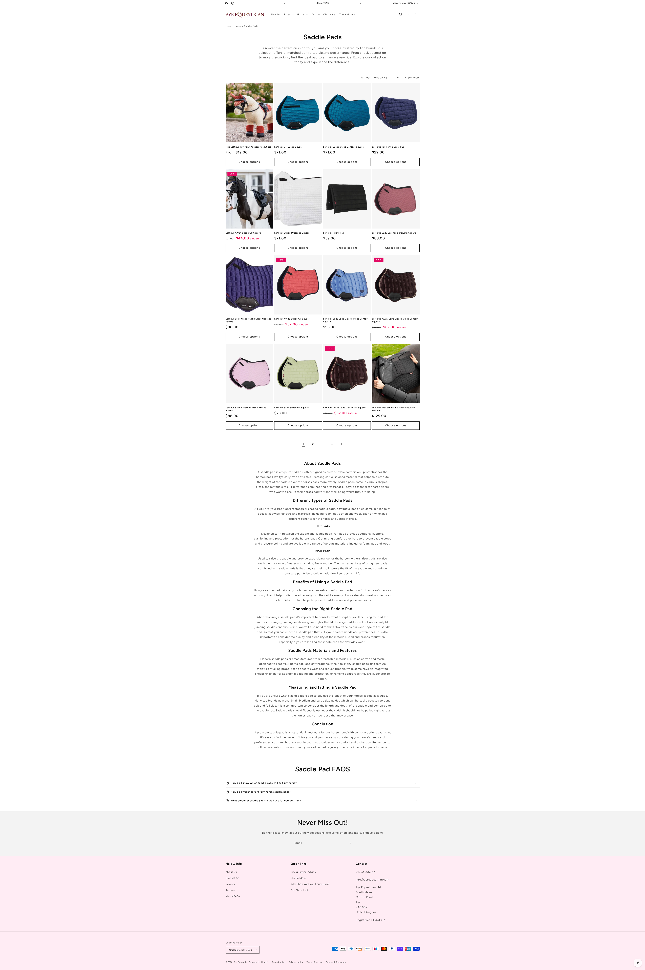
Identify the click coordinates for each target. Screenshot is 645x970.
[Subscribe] (350, 843)
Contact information (336, 962)
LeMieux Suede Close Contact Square (343, 147)
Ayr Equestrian (241, 962)
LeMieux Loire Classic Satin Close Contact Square (248, 320)
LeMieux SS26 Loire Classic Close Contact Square (346, 320)
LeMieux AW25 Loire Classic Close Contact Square (395, 320)
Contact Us (232, 877)
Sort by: (365, 77)
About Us (231, 871)
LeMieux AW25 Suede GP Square (292, 319)
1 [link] (303, 444)
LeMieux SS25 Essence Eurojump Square (394, 233)
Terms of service (314, 962)
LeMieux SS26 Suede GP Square (291, 407)
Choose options (249, 161)
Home (229, 26)
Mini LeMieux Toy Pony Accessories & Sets (248, 147)
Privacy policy (296, 962)
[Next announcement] (360, 3)
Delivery (230, 884)
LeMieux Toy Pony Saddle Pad (388, 147)
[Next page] (341, 444)
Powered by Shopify (259, 962)
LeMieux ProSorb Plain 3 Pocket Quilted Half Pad (393, 409)
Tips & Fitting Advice (303, 871)
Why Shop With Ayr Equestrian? (310, 884)
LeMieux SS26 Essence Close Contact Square (246, 409)
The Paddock (298, 877)
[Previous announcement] (284, 3)
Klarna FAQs (233, 896)
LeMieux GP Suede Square (288, 147)
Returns (230, 890)
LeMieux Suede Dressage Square (291, 233)
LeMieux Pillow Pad (333, 233)
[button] (288, 14)
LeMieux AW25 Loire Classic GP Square (344, 407)
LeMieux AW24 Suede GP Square (243, 233)
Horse (238, 26)
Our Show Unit (299, 890)
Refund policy (279, 962)
